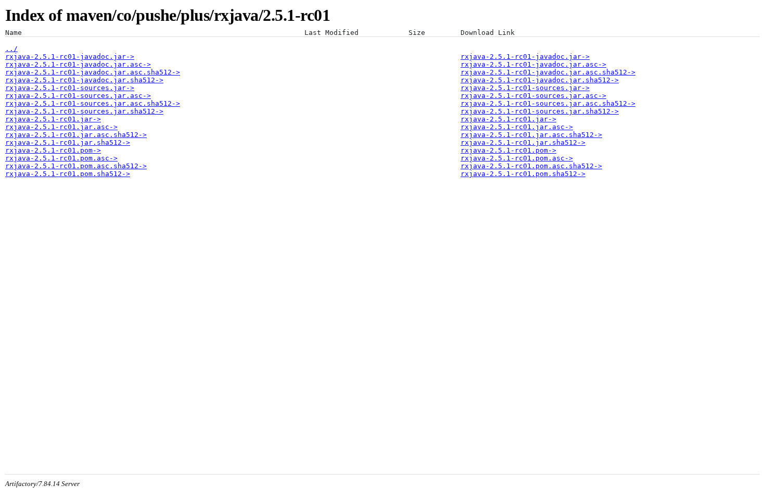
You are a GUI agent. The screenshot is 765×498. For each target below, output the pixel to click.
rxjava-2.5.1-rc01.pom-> (53, 150)
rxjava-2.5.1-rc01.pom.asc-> (61, 158)
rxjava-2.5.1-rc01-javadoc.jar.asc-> (78, 64)
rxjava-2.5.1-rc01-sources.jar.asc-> (78, 95)
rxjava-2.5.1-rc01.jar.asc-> (61, 127)
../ (11, 49)
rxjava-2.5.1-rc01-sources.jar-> (69, 88)
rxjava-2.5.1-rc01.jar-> (53, 119)
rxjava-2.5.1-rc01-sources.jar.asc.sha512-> (92, 103)
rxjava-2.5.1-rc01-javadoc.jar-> (69, 56)
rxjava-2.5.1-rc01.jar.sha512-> (67, 142)
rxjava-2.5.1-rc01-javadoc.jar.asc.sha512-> (92, 72)
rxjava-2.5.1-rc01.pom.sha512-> (67, 174)
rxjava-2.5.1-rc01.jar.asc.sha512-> (76, 135)
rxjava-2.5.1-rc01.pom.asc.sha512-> (76, 166)
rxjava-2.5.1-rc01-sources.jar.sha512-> (84, 111)
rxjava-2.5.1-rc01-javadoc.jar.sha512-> (84, 80)
